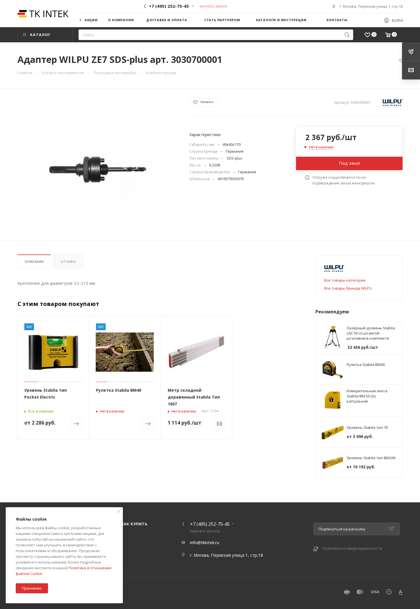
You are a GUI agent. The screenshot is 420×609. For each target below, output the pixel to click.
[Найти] (347, 34)
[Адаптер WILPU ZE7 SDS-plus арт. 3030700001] (98, 170)
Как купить (134, 523)
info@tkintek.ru (204, 542)
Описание (34, 261)
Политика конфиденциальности (352, 549)
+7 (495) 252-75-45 (169, 6)
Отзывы (68, 261)
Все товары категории (344, 280)
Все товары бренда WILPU (348, 288)
